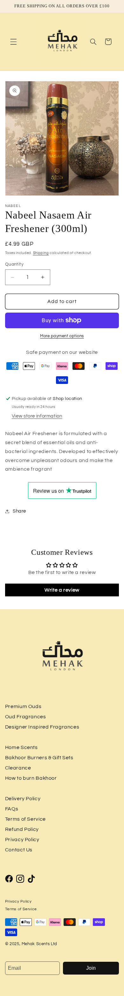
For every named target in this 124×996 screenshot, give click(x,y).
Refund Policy (22, 829)
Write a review (62, 590)
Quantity (14, 264)
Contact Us (18, 849)
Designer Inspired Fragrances (42, 726)
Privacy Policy (22, 839)
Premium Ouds (23, 706)
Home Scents (21, 747)
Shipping (41, 253)
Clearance (18, 767)
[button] (13, 41)
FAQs (11, 808)
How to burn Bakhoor (31, 778)
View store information (37, 416)
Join (91, 968)
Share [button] (19, 511)
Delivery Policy (22, 798)
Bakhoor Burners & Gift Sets (39, 757)
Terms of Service (25, 819)
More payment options (62, 336)
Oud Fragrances (25, 716)
